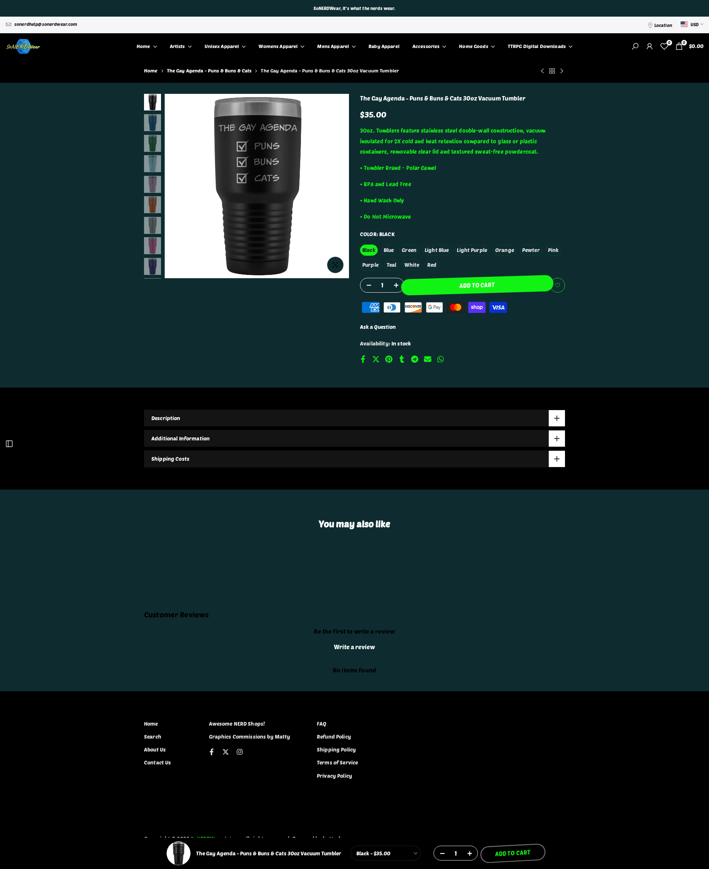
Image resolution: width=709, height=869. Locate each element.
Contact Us (157, 762)
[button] (557, 285)
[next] (334, 186)
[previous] (179, 186)
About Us (155, 749)
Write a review (354, 646)
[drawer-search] (635, 46)
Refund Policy (334, 736)
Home (151, 71)
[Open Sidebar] (9, 443)
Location (663, 25)
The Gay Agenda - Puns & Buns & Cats (209, 71)
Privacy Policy (334, 776)
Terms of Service (337, 762)
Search (152, 736)
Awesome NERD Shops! (237, 723)
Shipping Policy (336, 749)
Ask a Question (378, 327)
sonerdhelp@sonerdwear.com (46, 24)
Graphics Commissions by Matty (250, 736)
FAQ (321, 723)
